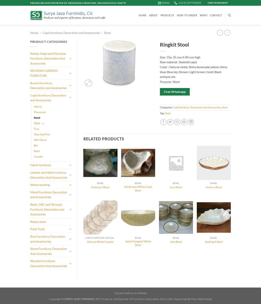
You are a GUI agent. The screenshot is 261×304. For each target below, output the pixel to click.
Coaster (38, 156)
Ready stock (38, 221)
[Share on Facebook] (163, 122)
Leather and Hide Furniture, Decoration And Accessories (48, 175)
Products (167, 15)
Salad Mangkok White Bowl (138, 243)
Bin (36, 145)
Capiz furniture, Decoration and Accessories (71, 32)
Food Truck (37, 229)
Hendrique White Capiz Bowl (138, 188)
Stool (107, 32)
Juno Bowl (176, 187)
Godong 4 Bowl (214, 241)
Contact (216, 15)
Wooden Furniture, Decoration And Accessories (48, 263)
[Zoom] (88, 83)
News (203, 15)
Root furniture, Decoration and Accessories (47, 239)
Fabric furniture (40, 165)
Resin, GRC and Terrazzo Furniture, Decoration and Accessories (47, 209)
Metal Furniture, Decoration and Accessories (48, 194)
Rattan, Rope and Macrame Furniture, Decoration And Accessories (48, 58)
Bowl (37, 151)
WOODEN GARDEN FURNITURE (44, 73)
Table (37, 123)
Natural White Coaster (100, 241)
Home (142, 15)
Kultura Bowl (214, 187)
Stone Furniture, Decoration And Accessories (48, 251)
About (153, 15)
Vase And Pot (42, 134)
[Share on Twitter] (170, 122)
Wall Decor (40, 139)
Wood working (40, 184)
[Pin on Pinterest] (184, 122)
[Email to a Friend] (177, 122)
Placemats (40, 112)
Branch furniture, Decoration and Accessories (48, 85)
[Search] (229, 15)
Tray (36, 128)
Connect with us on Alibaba (130, 293)
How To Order (187, 15)
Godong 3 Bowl (100, 187)
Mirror (38, 106)
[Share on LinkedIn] (191, 122)
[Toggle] (70, 58)
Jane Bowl (176, 241)
